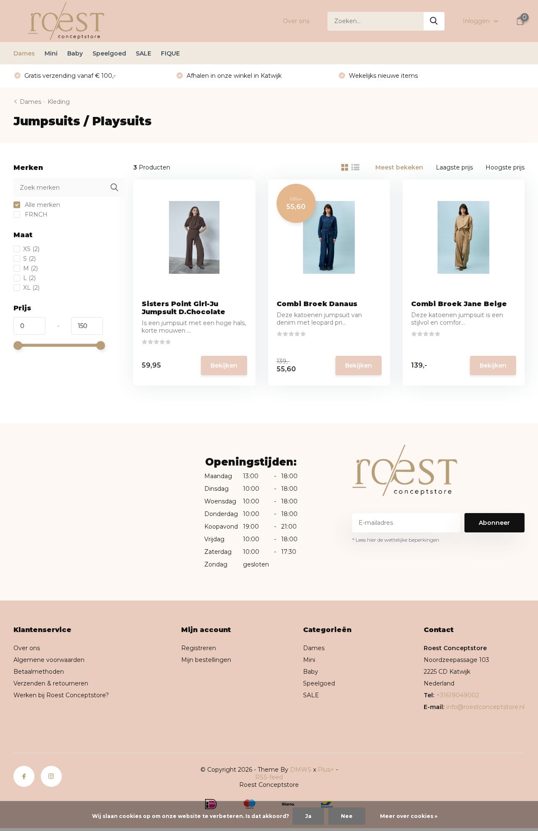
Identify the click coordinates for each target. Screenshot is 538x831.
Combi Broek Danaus (317, 304)
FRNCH (35, 214)
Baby (75, 53)
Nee (347, 816)
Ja (308, 816)
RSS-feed (269, 777)
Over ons (296, 21)
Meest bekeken (399, 167)
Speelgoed (109, 53)
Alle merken (41, 205)
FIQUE (170, 53)
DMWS (300, 769)
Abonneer (494, 523)
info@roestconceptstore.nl (485, 707)
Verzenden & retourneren (50, 683)
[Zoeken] (434, 21)
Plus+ (326, 769)
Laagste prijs (454, 167)
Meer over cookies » (409, 816)
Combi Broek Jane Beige (459, 304)
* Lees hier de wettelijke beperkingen (395, 540)
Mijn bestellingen (206, 660)
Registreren (198, 648)
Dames (24, 53)
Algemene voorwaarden (48, 660)
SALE (143, 53)
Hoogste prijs (505, 167)
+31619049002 (457, 695)
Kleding (58, 102)
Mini (51, 53)
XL (31, 287)
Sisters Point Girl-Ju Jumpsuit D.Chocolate (183, 308)
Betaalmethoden (38, 671)
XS (31, 249)
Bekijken (224, 365)
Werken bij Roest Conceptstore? (61, 695)
